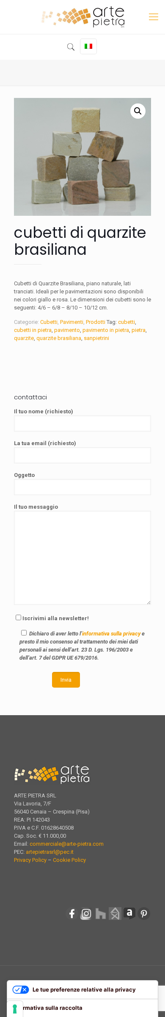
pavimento (67, 330)
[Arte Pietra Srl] (82, 17)
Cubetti (49, 322)
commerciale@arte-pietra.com (67, 844)
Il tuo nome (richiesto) (43, 411)
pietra (139, 330)
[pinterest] (144, 919)
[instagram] (86, 919)
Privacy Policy (30, 860)
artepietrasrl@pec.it (50, 852)
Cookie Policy (69, 860)
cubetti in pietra (33, 330)
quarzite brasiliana (58, 338)
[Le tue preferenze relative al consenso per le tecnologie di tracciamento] (15, 1009)
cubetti (126, 322)
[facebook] (72, 919)
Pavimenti (71, 322)
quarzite (24, 338)
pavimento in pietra (105, 330)
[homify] (115, 919)
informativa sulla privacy (111, 633)
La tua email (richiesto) (45, 443)
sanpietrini (96, 338)
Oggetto (24, 475)
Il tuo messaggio (36, 507)
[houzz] (101, 919)
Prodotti (95, 322)
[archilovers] (129, 919)
